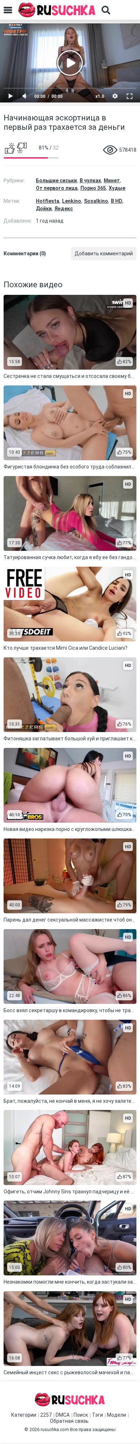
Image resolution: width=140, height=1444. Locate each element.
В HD (116, 201)
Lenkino (71, 201)
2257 (46, 1415)
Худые (117, 188)
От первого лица (57, 188)
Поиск (81, 1415)
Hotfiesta (47, 201)
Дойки (44, 208)
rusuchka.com (55, 1429)
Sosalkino (96, 201)
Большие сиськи (56, 180)
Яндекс (64, 208)
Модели (116, 1415)
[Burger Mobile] (8, 10)
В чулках (90, 180)
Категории (23, 1415)
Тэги (97, 1415)
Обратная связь (69, 1421)
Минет (112, 180)
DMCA (63, 1415)
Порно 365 (93, 188)
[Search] (106, 10)
